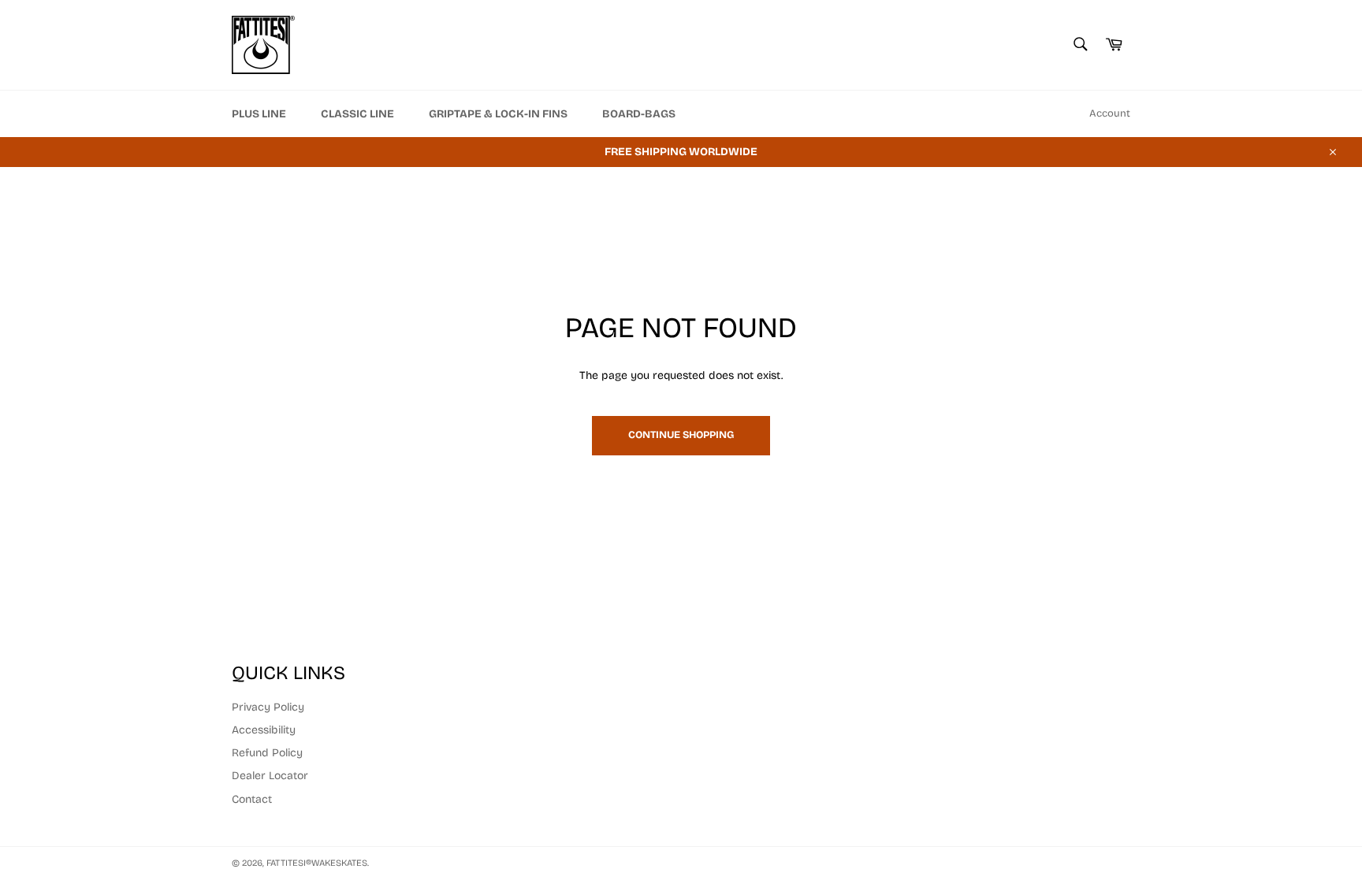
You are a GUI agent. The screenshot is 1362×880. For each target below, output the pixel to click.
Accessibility (264, 730)
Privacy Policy (268, 707)
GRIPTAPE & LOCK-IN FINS (498, 114)
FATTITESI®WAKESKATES (316, 863)
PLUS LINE (259, 114)
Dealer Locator (270, 775)
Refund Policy (267, 752)
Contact (252, 799)
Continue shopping (681, 435)
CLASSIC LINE (357, 114)
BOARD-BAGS (638, 114)
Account (1109, 113)
